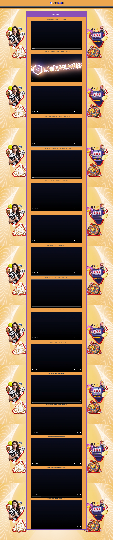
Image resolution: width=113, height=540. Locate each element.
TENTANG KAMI (30, 7)
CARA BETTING (76, 7)
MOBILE (36, 7)
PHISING (51, 7)
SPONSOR (69, 7)
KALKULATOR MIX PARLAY (60, 7)
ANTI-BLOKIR (83, 7)
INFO (44, 7)
